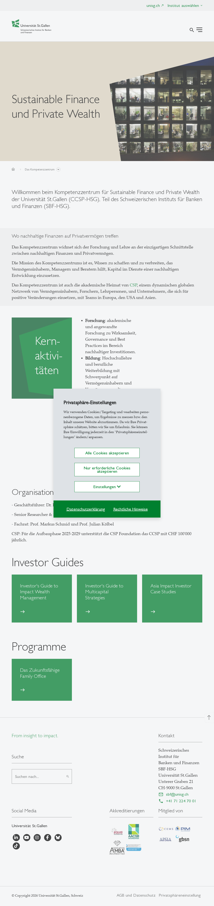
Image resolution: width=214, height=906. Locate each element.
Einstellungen (105, 486)
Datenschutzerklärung (85, 509)
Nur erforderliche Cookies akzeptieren (107, 469)
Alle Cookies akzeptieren (107, 452)
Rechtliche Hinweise (130, 509)
